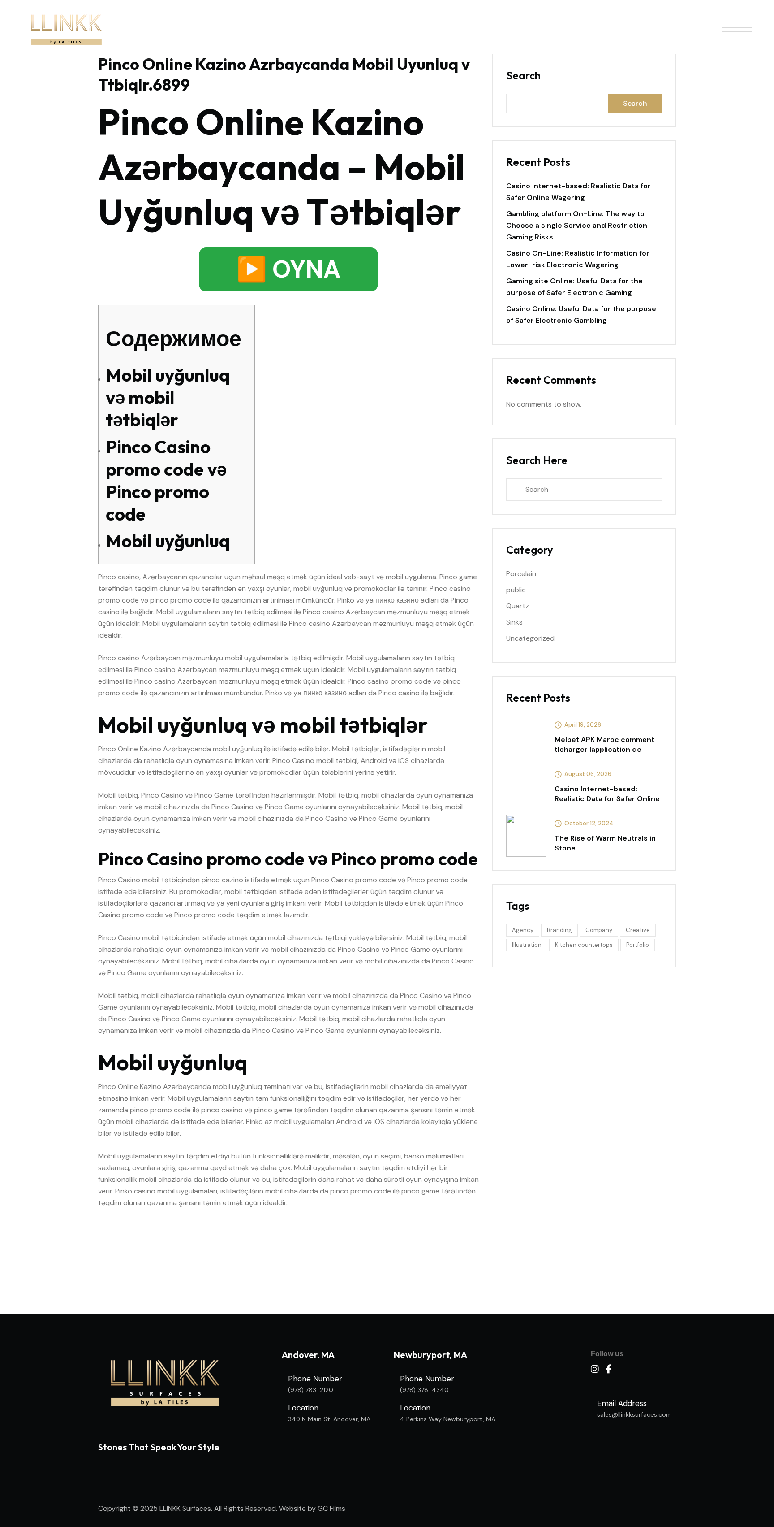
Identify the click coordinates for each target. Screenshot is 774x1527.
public (516, 589)
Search (523, 75)
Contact (535, 29)
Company (598, 930)
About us (279, 29)
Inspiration (475, 29)
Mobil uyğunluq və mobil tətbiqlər (168, 397)
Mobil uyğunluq (168, 540)
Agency (522, 930)
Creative (638, 930)
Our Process (408, 29)
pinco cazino (222, 880)
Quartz (517, 606)
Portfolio (637, 945)
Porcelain (521, 573)
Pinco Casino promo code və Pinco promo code (166, 480)
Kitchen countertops (584, 945)
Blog (583, 29)
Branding (559, 930)
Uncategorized (530, 638)
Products (338, 29)
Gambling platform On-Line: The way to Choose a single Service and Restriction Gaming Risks (576, 225)
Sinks (514, 622)
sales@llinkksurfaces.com (634, 1414)
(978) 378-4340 (424, 1390)
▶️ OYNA (288, 269)
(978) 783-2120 (310, 1390)
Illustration (527, 945)
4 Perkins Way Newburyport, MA (447, 1419)
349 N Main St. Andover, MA (329, 1419)
